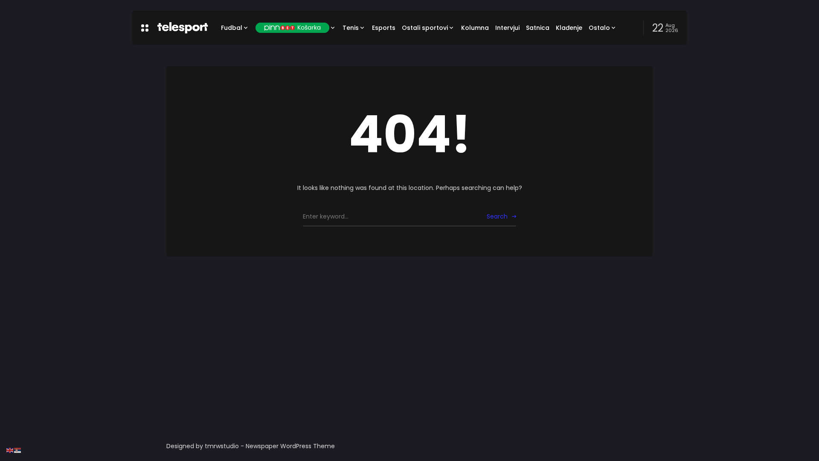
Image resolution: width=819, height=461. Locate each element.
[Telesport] (182, 27)
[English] (10, 450)
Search (497, 216)
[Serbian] (18, 450)
